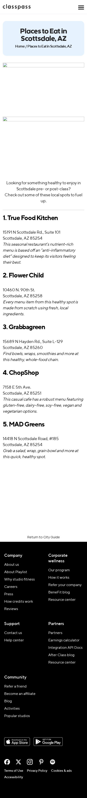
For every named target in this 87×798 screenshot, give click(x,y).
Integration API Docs (65, 648)
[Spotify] (52, 762)
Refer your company (65, 585)
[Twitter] (18, 762)
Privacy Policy (37, 770)
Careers (10, 587)
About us (11, 565)
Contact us (13, 633)
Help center (14, 640)
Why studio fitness (19, 579)
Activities (12, 709)
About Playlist (15, 572)
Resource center (62, 600)
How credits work (18, 602)
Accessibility (13, 777)
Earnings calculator (64, 640)
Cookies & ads (61, 770)
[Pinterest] (41, 762)
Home (20, 46)
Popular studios (17, 716)
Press (8, 594)
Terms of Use (13, 770)
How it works (58, 578)
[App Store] (17, 741)
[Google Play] (48, 741)
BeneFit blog (59, 592)
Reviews (11, 609)
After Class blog (61, 655)
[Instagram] (30, 762)
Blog (8, 701)
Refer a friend (15, 686)
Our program (59, 570)
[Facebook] (7, 762)
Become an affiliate (19, 694)
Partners (55, 633)
